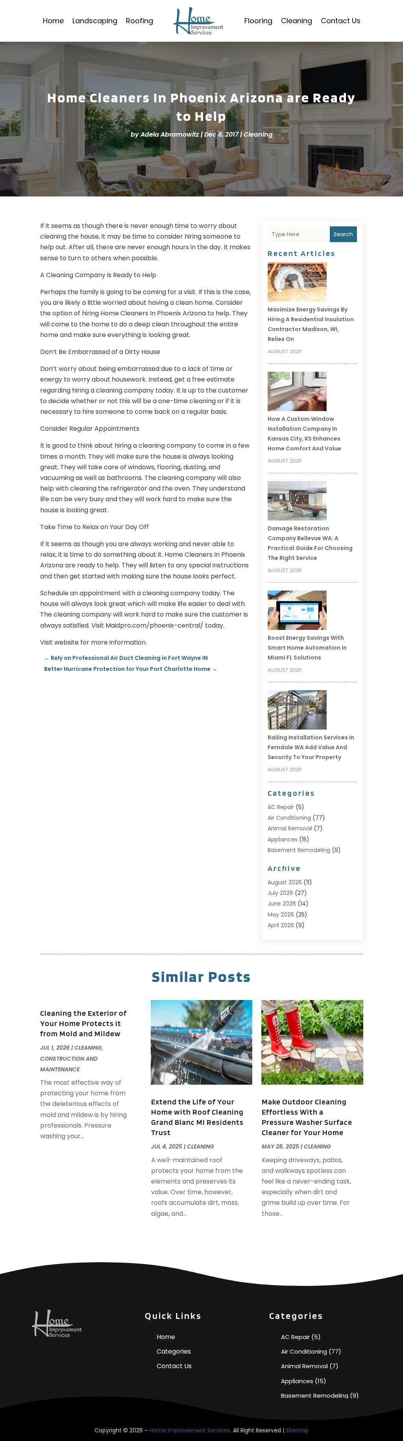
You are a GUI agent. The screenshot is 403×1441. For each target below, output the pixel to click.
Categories (174, 1351)
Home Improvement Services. (190, 1430)
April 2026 (281, 925)
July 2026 (280, 893)
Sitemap (297, 1430)
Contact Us (340, 21)
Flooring (258, 21)
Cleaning (296, 21)
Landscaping (94, 21)
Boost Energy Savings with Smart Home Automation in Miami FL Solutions (307, 647)
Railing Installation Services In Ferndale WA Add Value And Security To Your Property (311, 747)
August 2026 (285, 882)
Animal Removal (290, 828)
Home (53, 21)
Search (343, 234)
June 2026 (282, 904)
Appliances (283, 839)
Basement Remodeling (299, 850)
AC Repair (281, 807)
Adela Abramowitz (169, 134)
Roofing (139, 21)
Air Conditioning (289, 818)
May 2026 (281, 915)
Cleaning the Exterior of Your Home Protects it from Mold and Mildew (83, 1023)
